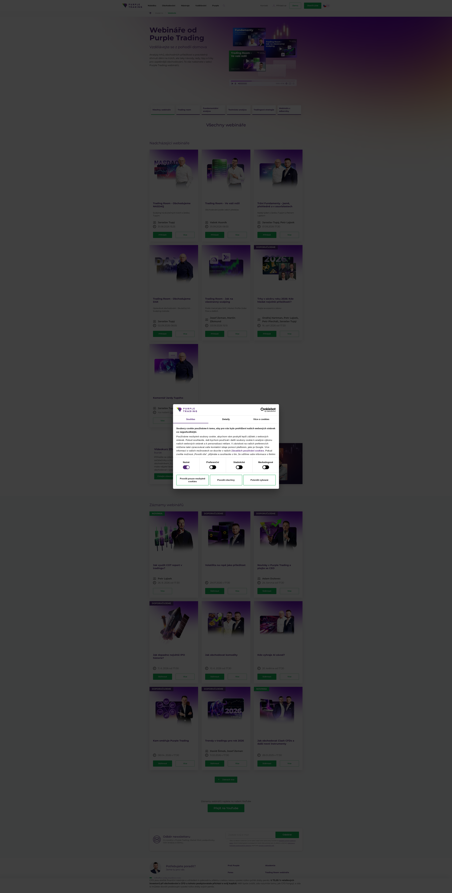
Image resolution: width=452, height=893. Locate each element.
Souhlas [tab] (190, 419)
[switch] (212, 467)
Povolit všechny (226, 480)
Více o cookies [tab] (261, 419)
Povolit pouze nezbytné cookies (192, 480)
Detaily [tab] (226, 419)
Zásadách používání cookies (247, 450)
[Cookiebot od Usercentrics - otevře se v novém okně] (265, 410)
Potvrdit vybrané (259, 480)
